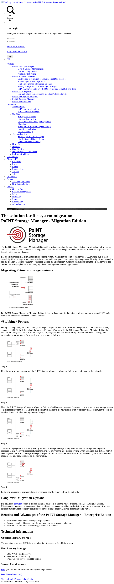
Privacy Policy (21, 579)
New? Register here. (16, 46)
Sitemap (4, 579)
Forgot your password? (17, 51)
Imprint (11, 579)
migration (18, 504)
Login (10, 56)
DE (8, 59)
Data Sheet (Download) (11, 574)
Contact (30, 579)
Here (3, 569)
